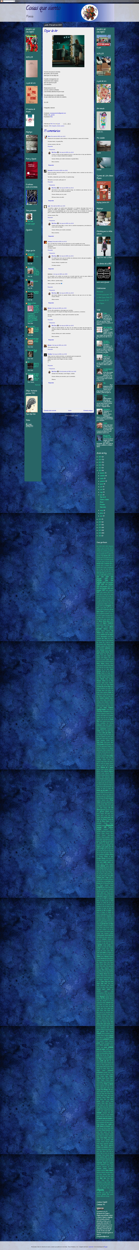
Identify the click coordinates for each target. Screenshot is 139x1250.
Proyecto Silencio (105, 1080)
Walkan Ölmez (106, 1188)
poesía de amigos (101, 1049)
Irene (100, 870)
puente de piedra (100, 1084)
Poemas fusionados (104, 1045)
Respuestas (52, 149)
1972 (98, 571)
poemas (98, 1043)
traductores (102, 1157)
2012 (98, 577)
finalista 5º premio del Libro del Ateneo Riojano (105, 820)
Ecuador (111, 763)
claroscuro (108, 721)
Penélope (104, 1026)
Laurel (105, 931)
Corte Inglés (107, 731)
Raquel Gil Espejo (100, 1093)
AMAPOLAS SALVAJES (107, 635)
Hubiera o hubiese (104, 500)
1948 (110, 569)
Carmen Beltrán (103, 700)
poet (112, 1053)
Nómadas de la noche (108, 1001)
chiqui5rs (105, 715)
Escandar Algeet (104, 804)
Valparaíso (99, 1172)
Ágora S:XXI (110, 621)
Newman (111, 999)
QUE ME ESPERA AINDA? (36, 329)
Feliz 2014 (110, 815)
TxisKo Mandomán (106, 1159)
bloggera (98, 688)
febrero (102, 513)
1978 (105, 571)
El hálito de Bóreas (106, 788)
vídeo (112, 1180)
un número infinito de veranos (106, 1161)
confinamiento (103, 729)
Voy (104, 383)
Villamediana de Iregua (102, 1182)
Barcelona (99, 671)
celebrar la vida (104, 706)
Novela (103, 1003)
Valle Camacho (109, 1171)
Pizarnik (98, 1035)
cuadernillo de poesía (105, 737)
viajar (101, 1178)
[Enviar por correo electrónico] (64, 124)
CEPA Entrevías (109, 710)
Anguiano (98, 646)
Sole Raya (110, 1132)
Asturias (111, 662)
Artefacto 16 (110, 656)
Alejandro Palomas (105, 631)
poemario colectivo (104, 1041)
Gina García (108, 841)
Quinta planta (100, 1088)
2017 (100, 525)
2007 (108, 575)
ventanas (104, 1174)
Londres (109, 945)
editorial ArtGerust (108, 771)
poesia (105, 1047)
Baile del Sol (102, 667)
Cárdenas (111, 698)
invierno (105, 868)
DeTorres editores (105, 752)
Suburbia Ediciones (105, 1142)
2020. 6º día (110, 586)
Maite (102, 956)
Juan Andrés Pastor (107, 887)
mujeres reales (108, 991)
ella (102, 796)
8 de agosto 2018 (108, 615)
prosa (101, 1074)
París (103, 1018)
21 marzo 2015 (105, 594)
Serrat (106, 1124)
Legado (111, 931)
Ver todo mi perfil (30, 224)
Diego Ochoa (105, 758)
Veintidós (103, 1172)
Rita (97, 1107)
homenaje (99, 858)
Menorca (111, 980)
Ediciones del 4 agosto (107, 767)
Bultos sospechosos (104, 692)
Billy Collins (103, 685)
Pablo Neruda (107, 1010)
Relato (108, 1097)
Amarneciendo (100, 292)
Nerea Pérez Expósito (105, 999)
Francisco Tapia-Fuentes (107, 835)
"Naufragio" (36, 293)
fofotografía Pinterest (102, 823)
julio (101, 487)
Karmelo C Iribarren (104, 895)
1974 (100, 571)
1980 (107, 571)
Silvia (112, 1128)
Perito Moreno (110, 1028)
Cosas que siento (43, 8)
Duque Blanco (104, 762)
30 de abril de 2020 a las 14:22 (58, 136)
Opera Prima (104, 1008)
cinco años (105, 717)
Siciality (50, 354)
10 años (105, 313)
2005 (102, 575)
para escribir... (99, 1018)
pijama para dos (110, 1030)
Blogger (105, 1246)
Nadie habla (103, 507)
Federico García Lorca (102, 815)
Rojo (107, 1107)
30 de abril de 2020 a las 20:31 (59, 241)
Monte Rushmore (109, 987)
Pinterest (99, 1033)
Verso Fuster (110, 1176)
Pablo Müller (100, 1010)
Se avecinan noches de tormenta (104, 1119)
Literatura (104, 939)
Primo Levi (110, 1072)
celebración (99, 706)
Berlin (98, 679)
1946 (107, 569)
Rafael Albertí (103, 1092)
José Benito (99, 881)
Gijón (104, 841)
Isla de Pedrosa (110, 870)
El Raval (101, 792)
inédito (105, 862)
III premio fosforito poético (103, 860)
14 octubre (109, 554)
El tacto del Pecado (32, 350)
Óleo (112, 1007)
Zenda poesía (103, 1196)
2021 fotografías (103, 588)
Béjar (100, 677)
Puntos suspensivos (100, 1086)
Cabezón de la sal (100, 694)
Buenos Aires (104, 690)
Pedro (108, 1022)
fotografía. (111, 828)
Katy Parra (110, 895)
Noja (101, 1001)
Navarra (111, 997)
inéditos (109, 862)
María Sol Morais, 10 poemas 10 (36, 365)
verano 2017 (99, 1176)
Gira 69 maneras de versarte (105, 842)
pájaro (112, 1012)
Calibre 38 (105, 696)
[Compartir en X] (67, 124)
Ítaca (98, 872)
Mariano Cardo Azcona (105, 972)
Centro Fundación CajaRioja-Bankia (105, 709)
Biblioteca (111, 679)
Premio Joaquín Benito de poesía (103, 1067)
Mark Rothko (110, 974)
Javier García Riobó (106, 876)
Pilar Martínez (109, 1031)
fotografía (54, 125)
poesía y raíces (108, 1053)
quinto (105, 1088)
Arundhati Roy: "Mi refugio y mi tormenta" (36, 377)
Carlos (98, 700)
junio (101, 490)
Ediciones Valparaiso (108, 769)
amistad (109, 637)
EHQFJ (101, 779)
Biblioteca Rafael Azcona (102, 683)
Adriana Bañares (102, 621)
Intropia (101, 868)
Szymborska (106, 1144)
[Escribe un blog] (65, 124)
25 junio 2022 (110, 598)
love (101, 951)
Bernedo (102, 679)
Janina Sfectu (104, 874)
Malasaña (106, 956)
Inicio (69, 410)
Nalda (98, 997)
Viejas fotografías (107, 327)
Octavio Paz (108, 1006)
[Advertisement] (32, 455)
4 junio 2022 (103, 608)
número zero (108, 1005)
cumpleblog (103, 740)
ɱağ (49, 206)
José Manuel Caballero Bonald (105, 885)
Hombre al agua (108, 856)
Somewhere (111, 1136)
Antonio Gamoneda (109, 650)
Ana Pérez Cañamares (108, 640)
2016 (100, 528)
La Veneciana (105, 926)
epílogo (111, 802)
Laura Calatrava (100, 931)
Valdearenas (111, 1169)
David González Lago (108, 744)
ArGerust (98, 656)
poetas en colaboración (104, 1057)
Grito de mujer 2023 (109, 851)
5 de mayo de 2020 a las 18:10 (66, 152)
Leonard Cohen (100, 933)
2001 (100, 575)
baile (97, 667)
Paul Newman (103, 1022)
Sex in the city (100, 1128)
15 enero (104, 567)
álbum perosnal (104, 627)
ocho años (103, 1006)
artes (112, 658)
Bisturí (101, 502)
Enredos (105, 423)
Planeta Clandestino (105, 1035)
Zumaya (107, 1196)
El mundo (105, 355)
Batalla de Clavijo (105, 673)
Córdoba (98, 731)
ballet (107, 667)
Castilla (111, 704)
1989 (100, 573)
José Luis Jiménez (105, 881)
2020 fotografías (103, 587)
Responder (50, 146)
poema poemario (100, 1039)
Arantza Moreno (109, 652)
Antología (102, 650)
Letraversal (106, 933)
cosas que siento (106, 733)
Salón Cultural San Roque (107, 1111)
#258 (100, 546)
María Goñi (102, 966)
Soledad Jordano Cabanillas (103, 1134)
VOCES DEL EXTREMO (31, 254)
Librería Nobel (107, 935)
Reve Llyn (106, 1099)
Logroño (99, 945)
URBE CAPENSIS (101, 1165)
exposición (103, 810)
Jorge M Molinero (104, 879)
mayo (101, 492)
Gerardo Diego (99, 841)
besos (106, 679)
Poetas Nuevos (105, 1059)
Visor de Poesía (100, 1184)
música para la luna (101, 995)
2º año (107, 602)
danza (112, 740)
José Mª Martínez (104, 883)
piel (106, 1030)
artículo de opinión (101, 660)
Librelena (111, 933)
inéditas (101, 862)
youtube (111, 1194)
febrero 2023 (110, 813)
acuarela (108, 619)
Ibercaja (103, 858)
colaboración (99, 725)
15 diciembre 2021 (107, 565)
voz (101, 1188)
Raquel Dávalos (110, 1092)
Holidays (101, 856)
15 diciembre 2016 (108, 563)
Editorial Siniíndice (101, 775)
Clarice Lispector (102, 721)
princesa (98, 1074)
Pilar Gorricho (100, 1032)
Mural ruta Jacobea (108, 993)
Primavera (102, 505)
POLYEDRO (31, 327)
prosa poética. (106, 1074)
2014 (100, 533)
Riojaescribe (111, 1105)
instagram (111, 864)
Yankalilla (99, 1194)
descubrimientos (100, 750)
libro (112, 935)
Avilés (109, 665)
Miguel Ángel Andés (102, 983)
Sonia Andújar (103, 1138)
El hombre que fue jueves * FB (104, 295)
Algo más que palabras (33, 292)
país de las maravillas (105, 1012)
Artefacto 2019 (107, 658)
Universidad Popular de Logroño (105, 1163)
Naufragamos (106, 409)
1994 (103, 573)
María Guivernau (109, 966)
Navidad (98, 999)
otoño (108, 1008)
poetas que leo (104, 1061)
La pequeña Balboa (103, 922)
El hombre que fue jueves (105, 789)
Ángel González (100, 644)
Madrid (98, 956)
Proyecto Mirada (105, 1078)
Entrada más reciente (50, 410)
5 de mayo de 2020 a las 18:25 (66, 325)
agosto (102, 484)
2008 (110, 575)
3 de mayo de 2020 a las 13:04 (59, 308)
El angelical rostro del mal (102, 783)
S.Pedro (98, 1111)
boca (106, 688)
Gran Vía (111, 847)
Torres (98, 1157)
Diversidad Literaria (101, 760)
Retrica (101, 1099)
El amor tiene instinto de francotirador (105, 781)
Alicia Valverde (105, 633)
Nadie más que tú (109, 995)
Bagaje (112, 665)
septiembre (102, 481)
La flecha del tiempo (36, 341)
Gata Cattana (103, 839)
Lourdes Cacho (105, 949)
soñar (112, 1140)
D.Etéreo (108, 740)
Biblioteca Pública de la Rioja (105, 681)
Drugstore (98, 762)
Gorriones (36, 281)
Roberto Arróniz (102, 1107)
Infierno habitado (104, 864)
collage (103, 725)
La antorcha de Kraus (33, 339)
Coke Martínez (110, 723)
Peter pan (103, 1030)
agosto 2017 (99, 623)
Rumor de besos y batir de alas (107, 1109)
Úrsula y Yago (109, 1165)
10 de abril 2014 (108, 548)
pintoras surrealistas (106, 1033)
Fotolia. (111, 829)
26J (109, 600)
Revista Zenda (105, 1103)
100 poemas (105, 550)
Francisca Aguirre (109, 831)
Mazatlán (101, 980)
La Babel (104, 899)
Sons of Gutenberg (105, 1140)
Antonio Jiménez (100, 652)
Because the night (106, 675)
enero (101, 516)
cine (108, 719)
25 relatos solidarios (101, 600)
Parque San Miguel (109, 1018)
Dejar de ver (103, 497)
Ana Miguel (101, 640)
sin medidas (99, 1130)
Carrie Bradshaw (105, 702)
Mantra (111, 958)
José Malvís (110, 883)
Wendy (111, 1188)
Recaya (105, 1095)
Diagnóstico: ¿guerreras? (101, 756)
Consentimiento (110, 729)
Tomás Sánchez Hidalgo (107, 1155)
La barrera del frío (104, 901)
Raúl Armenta (108, 1093)
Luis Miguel (108, 953)
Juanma (103, 891)
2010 (112, 575)
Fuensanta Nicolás (101, 837)
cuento (98, 740)
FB (105, 814)
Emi (112, 796)
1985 (110, 571)
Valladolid (103, 1170)
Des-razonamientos (103, 746)
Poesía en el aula (109, 1049)
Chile (102, 715)
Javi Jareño (99, 876)
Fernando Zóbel (100, 817)
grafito (106, 847)
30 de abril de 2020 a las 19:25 (58, 206)
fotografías (99, 830)
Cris (112, 733)
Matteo (105, 978)
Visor (112, 1182)
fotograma (106, 829)
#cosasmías (111, 546)
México (102, 982)
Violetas (108, 1182)
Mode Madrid (110, 985)
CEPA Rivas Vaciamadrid (102, 712)
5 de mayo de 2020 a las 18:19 (66, 223)
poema (111, 1037)
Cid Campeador (110, 715)
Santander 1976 (106, 1113)
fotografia (103, 825)
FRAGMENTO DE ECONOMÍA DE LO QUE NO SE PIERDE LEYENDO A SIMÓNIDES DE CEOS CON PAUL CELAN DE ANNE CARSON (33, 314)
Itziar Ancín (102, 872)
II (106, 858)
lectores (108, 931)
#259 (103, 546)
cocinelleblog (102, 723)
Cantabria (102, 698)
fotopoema (99, 831)
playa (98, 1037)
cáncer (98, 698)
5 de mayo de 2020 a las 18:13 (66, 187)
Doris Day (110, 760)
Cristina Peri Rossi (107, 735)
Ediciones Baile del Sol (102, 765)
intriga (98, 868)
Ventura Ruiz (110, 1174)
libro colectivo (99, 937)
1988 (98, 573)
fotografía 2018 (101, 828)
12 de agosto (106, 552)
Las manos (99, 929)
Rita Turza (54, 152)
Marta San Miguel (109, 976)
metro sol (98, 981)
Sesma (112, 1126)
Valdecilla (99, 1170)
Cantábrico (106, 698)
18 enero (101, 569)
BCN (112, 673)
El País (110, 790)
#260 (106, 546)
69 (97, 613)
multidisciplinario (100, 993)
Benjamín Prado (109, 677)
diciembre (102, 473)
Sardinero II (110, 1117)
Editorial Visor (100, 777)
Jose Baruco (110, 879)
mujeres (103, 989)
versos (98, 1178)
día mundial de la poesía (107, 754)
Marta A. (103, 976)
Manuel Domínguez (100, 960)
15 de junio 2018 (100, 561)
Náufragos (102, 997)
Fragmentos (103, 831)
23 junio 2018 (104, 596)
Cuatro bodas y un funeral (107, 738)
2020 (100, 471)
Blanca (108, 685)
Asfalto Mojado (109, 660)
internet (58, 125)
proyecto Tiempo (103, 1082)
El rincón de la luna (108, 792)
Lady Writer (99, 928)
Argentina (111, 654)
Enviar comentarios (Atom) (71, 415)
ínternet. (111, 866)
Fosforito (111, 823)
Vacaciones (99, 1167)
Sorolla (98, 1142)
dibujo (111, 756)
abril (101, 495)
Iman (98, 862)
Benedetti (104, 677)
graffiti (103, 847)
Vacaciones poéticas (102, 1169)
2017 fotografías (109, 583)
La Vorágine (110, 926)
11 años (99, 552)
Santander (99, 1113)
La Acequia (104, 897)
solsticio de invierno (104, 1136)
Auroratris (50, 170)
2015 (100, 530)
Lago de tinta (106, 928)
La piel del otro (104, 924)
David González (100, 744)
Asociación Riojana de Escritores (103, 662)
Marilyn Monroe (103, 974)
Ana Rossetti (99, 642)
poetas (98, 1057)
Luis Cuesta (102, 953)
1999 (106, 573)
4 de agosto (108, 606)
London (104, 945)
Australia (106, 665)
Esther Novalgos (103, 808)
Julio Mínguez (107, 893)
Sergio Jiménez (100, 1124)
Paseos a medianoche (101, 1020)
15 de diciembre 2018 (107, 558)
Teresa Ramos (102, 1151)
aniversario (107, 648)
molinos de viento (101, 987)
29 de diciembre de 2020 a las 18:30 (67, 371)
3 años (105, 604)
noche (98, 1001)
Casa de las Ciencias (104, 704)
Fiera (101, 819)
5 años (110, 608)
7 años (111, 613)
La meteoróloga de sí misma (107, 370)
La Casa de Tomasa (105, 906)
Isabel (105, 870)
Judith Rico (107, 891)
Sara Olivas (104, 1117)
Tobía (107, 1151)
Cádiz (105, 694)
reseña (98, 1099)
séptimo (108, 1122)
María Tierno (105, 970)
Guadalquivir (102, 854)
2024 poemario (103, 592)
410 (107, 608)
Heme (35, 352)
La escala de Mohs (106, 908)
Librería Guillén (100, 935)
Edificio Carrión (100, 771)
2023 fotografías (109, 590)
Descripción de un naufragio (107, 748)
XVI (112, 1192)
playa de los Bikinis (104, 1037)
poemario (106, 1039)
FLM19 (111, 821)
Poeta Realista (110, 1055)
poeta (98, 1055)
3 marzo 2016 (110, 604)
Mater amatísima (100, 978)
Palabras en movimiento (102, 1014)
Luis (98, 953)
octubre (102, 479)
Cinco (101, 717)
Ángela (105, 644)
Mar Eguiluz (99, 962)
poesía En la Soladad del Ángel (103, 1051)
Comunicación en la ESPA (104, 727)
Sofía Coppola (103, 1132)
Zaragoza (98, 1196)
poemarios (111, 1041)
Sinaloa (103, 1130)
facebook (111, 812)
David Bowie (100, 742)
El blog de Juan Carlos (33, 374)
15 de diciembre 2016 (105, 556)
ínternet (107, 866)
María (49, 136)
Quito (108, 1088)
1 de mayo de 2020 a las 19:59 (60, 274)
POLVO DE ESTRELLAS (107, 436)
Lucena (104, 951)
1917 (104, 569)
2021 (100, 468)
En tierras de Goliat (108, 798)
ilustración (111, 860)
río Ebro (106, 1105)
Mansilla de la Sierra (105, 958)
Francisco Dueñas (100, 833)
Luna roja (104, 954)
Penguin (108, 1026)
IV (99, 874)
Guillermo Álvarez (109, 855)
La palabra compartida (101, 920)
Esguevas (100, 806)
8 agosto (103, 615)
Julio (102, 893)
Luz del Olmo (110, 954)
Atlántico (107, 663)
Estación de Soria (106, 806)
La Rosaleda (99, 926)
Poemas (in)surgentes (105, 1043)
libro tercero (104, 937)
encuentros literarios (101, 800)
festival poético (107, 817)
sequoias (111, 1122)
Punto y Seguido (108, 1084)
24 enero (110, 596)
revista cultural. (105, 1101)
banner (111, 669)
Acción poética (103, 619)
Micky (106, 982)
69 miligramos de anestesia (103, 613)
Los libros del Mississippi (107, 947)
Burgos (109, 692)
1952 (112, 569)
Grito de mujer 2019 (108, 849)
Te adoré (110, 1147)
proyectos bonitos (110, 1082)
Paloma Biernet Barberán (107, 1016)
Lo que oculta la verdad (107, 943)
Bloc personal (104, 687)
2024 (100, 460)
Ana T (104, 642)
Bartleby (98, 673)
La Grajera (108, 910)
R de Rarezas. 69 (105, 1090)
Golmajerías (103, 845)
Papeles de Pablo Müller (32, 304)
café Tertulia (99, 696)
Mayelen (109, 978)
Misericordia (102, 985)
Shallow (105, 1128)
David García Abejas (108, 742)
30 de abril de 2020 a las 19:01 (60, 170)
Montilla (99, 989)
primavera (105, 1072)
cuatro (100, 738)
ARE (98, 654)
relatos (112, 1097)
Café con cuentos (110, 694)
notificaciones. (99, 1003)
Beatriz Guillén (100, 675)
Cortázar (102, 731)
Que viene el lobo (109, 1086)
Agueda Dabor (107, 625)
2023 (100, 462)
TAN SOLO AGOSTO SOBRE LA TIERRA (105, 1146)
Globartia (98, 845)
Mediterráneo (106, 980)
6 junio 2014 (110, 611)
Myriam (49, 308)
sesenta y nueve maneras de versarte (105, 1125)
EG (28, 362)
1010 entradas (110, 550)
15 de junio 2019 (108, 561)
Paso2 (108, 1020)
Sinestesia (107, 1130)
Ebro (108, 762)
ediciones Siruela (100, 769)
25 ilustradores (103, 598)
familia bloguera (100, 813)
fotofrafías (99, 826)
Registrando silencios (101, 1097)
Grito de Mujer (100, 849)
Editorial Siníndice (109, 775)
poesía (62, 125)
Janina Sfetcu (110, 874)
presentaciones (100, 1072)
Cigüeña (98, 717)
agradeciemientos (100, 625)
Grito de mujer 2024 (101, 853)
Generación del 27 (109, 839)
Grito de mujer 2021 (101, 851)
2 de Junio (109, 573)
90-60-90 (108, 617)
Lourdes (98, 949)
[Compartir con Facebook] (68, 124)
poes (102, 1047)
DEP (98, 746)
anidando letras (104, 646)
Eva (109, 808)
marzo (101, 511)
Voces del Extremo (107, 1184)
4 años (103, 606)
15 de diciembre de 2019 (108, 560)
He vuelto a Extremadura (106, 342)
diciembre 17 (99, 758)
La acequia (30, 280)
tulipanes (100, 1159)
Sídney (108, 1128)
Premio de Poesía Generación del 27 (105, 1065)
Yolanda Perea (105, 1194)
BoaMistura (102, 688)
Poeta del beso (103, 1055)
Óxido (112, 1008)
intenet (98, 866)
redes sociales (110, 1095)
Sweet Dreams (100, 1144)
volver (103, 1186)
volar (101, 1186)
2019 (100, 519)
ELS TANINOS (107, 796)
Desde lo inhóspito (107, 750)
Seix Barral (107, 1120)
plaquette (111, 1035)
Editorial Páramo (109, 773)
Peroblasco (99, 1030)
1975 (102, 571)
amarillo (98, 637)
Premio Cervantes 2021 (108, 1063)
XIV (109, 1192)
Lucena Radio (110, 951)
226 (100, 596)
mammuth (91, 1246)
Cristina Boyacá (100, 735)
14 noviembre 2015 (103, 554)
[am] (97, 546)
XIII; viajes (105, 1192)
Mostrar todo (37, 385)
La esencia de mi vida (105, 909)
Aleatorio (106, 629)
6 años (105, 611)
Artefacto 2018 (100, 658)
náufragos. (107, 997)
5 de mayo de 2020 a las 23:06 (59, 354)
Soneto (98, 1138)
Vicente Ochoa (105, 1180)
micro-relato (110, 982)
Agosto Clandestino (108, 623)
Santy (101, 1117)
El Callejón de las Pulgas (107, 785)
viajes (105, 1178)
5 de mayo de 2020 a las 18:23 (66, 293)
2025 (100, 457)
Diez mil (111, 758)
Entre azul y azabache (105, 802)
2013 (100, 536)
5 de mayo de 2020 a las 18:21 (66, 256)
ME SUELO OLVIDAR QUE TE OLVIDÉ (36, 272)
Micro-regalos (31, 267)
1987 (112, 571)
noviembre (102, 476)
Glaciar (111, 843)
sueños (111, 1142)
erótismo (98, 804)
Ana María (104, 639)
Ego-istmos (107, 777)
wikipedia (100, 1190)
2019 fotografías (109, 585)
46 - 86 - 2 (36, 257)
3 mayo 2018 (99, 606)
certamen (108, 713)
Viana (108, 1178)
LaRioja (111, 928)
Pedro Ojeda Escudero (105, 1024)
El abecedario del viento (108, 779)
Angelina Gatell (110, 644)
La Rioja (110, 924)
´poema (98, 548)
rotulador (99, 1109)
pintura (111, 1033)
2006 (105, 575)
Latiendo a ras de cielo (107, 929)
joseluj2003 (99, 887)
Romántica (111, 1107)
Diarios (108, 756)
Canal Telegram (100, 303)
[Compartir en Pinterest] (70, 124)
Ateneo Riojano (100, 664)
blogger (112, 687)
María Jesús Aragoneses (103, 968)
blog (109, 687)
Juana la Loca (107, 889)
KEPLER (99, 897)
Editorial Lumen (100, 773)
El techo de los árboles (106, 794)
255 (107, 600)
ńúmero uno (102, 1005)
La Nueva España (109, 918)
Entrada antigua (88, 410)
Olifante (98, 1008)
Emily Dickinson (100, 798)
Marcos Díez (106, 962)
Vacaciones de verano (107, 1167)
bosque (109, 688)
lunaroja (50, 241)
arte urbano (104, 656)
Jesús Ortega (105, 878)
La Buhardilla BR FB (103, 301)
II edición (109, 858)
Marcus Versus (103, 964)
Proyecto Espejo (104, 1076)
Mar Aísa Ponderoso (109, 960)
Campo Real (110, 696)
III (112, 858)
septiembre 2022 (103, 1122)
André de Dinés (109, 642)
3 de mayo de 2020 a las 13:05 (59, 345)
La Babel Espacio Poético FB (104, 298)
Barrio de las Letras (107, 671)
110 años (102, 552)
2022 (100, 465)
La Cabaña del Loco (106, 903)
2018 (50, 125)
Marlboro (98, 976)
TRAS (105, 1157)
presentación (110, 1070)
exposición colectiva (104, 812)
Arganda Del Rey (104, 654)
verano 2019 (104, 1176)
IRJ (102, 870)
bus (112, 692)
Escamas (105, 395)
